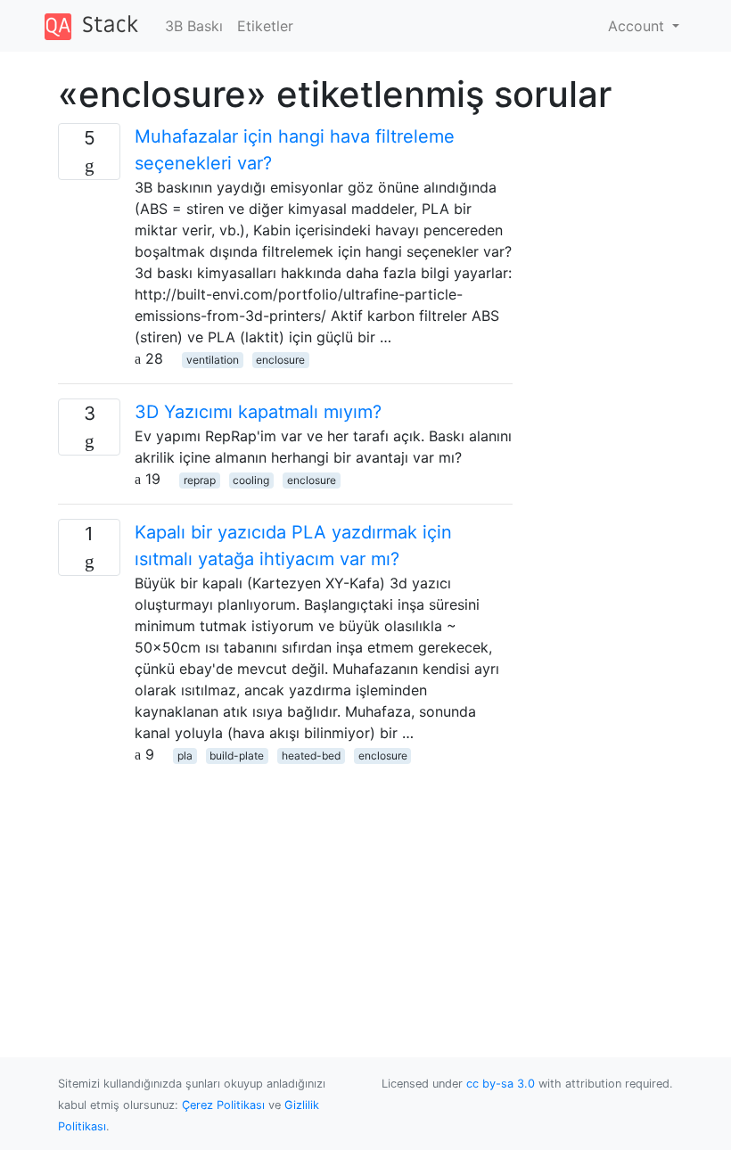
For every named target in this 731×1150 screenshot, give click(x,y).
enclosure (280, 359)
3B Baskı (194, 26)
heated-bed (311, 755)
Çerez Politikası (223, 1105)
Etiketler (265, 26)
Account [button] (638, 26)
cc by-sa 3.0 (500, 1083)
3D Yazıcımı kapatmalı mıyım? (258, 412)
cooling (251, 480)
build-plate (236, 755)
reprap (200, 480)
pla (185, 755)
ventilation (212, 359)
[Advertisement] (285, 889)
